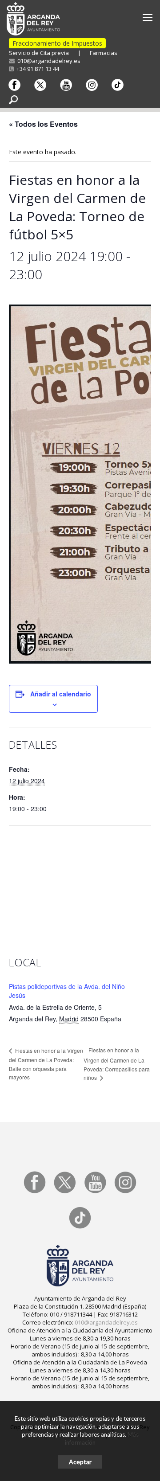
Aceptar (80, 1461)
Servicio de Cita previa (39, 53)
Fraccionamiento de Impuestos (57, 43)
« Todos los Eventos (43, 124)
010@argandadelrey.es (47, 61)
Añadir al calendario (60, 693)
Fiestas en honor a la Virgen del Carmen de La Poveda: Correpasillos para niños (117, 1063)
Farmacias (103, 53)
